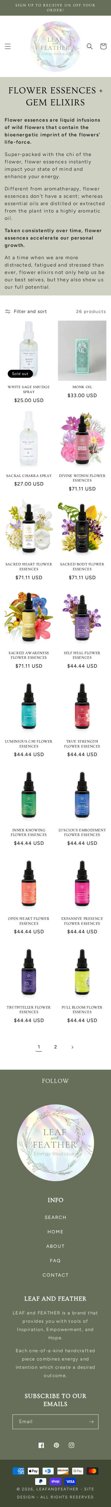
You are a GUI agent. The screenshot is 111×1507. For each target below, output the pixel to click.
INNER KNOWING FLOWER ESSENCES (29, 832)
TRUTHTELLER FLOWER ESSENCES (29, 1009)
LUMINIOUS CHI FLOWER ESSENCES (29, 744)
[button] (7, 46)
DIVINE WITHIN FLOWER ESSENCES (82, 478)
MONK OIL (82, 387)
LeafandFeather (57, 1489)
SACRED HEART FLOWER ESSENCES (29, 566)
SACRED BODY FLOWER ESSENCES (82, 566)
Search (56, 1217)
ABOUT (55, 1246)
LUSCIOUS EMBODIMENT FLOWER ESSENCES (82, 832)
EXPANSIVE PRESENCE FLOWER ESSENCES (82, 921)
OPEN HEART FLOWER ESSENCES (28, 921)
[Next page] (72, 1047)
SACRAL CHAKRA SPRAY (28, 476)
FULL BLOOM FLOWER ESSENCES (82, 1009)
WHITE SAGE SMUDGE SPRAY (29, 389)
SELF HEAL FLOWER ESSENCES (82, 655)
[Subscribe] (91, 1421)
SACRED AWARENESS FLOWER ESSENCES (29, 655)
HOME (55, 1232)
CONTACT (56, 1275)
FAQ (55, 1260)
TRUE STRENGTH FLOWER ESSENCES (82, 744)
